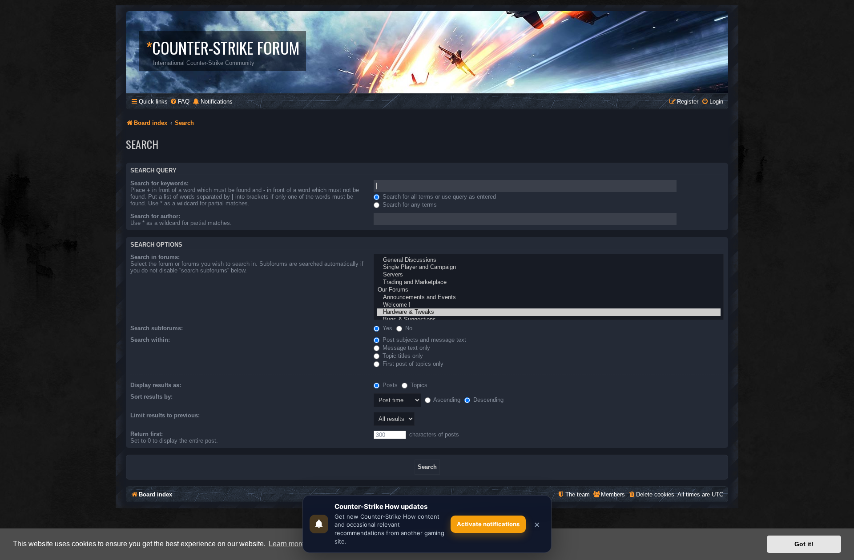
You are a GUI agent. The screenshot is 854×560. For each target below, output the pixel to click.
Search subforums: (156, 328)
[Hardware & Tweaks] (549, 312)
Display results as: (155, 385)
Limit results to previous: (165, 415)
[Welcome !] (549, 305)
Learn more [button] (287, 544)
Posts (389, 385)
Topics (418, 385)
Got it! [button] (804, 544)
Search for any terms (409, 204)
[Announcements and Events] (549, 297)
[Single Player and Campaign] (549, 267)
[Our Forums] (549, 290)
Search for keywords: (159, 183)
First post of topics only (412, 363)
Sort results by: (151, 396)
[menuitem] (179, 101)
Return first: (146, 434)
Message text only (405, 347)
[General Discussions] (549, 260)
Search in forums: (155, 257)
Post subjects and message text (423, 339)
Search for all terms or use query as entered (438, 196)
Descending (487, 399)
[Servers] (549, 275)
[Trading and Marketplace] (549, 282)
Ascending (446, 399)
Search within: (150, 339)
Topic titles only (402, 355)
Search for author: (155, 216)
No (407, 328)
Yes (386, 328)
